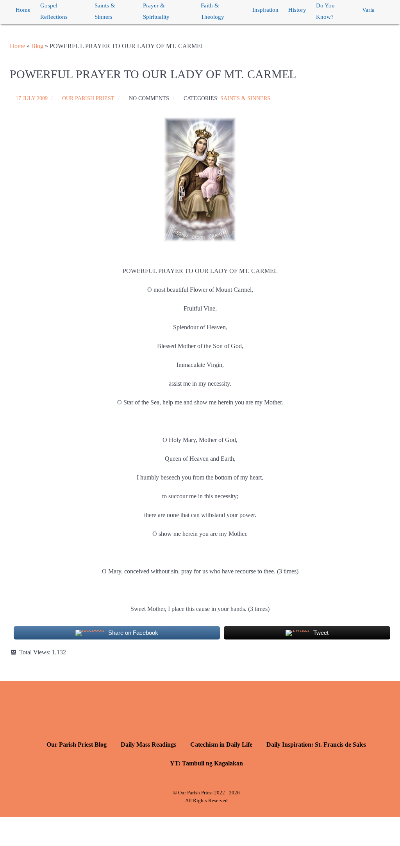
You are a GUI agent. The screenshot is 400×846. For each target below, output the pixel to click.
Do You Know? (325, 11)
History (297, 10)
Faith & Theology (212, 11)
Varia (368, 10)
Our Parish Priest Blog (76, 744)
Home (23, 10)
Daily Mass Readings (148, 744)
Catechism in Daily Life (221, 744)
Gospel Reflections (54, 11)
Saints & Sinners (105, 11)
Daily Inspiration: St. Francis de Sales (316, 744)
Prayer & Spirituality (156, 11)
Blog (37, 46)
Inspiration (265, 10)
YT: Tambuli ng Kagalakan (206, 763)
